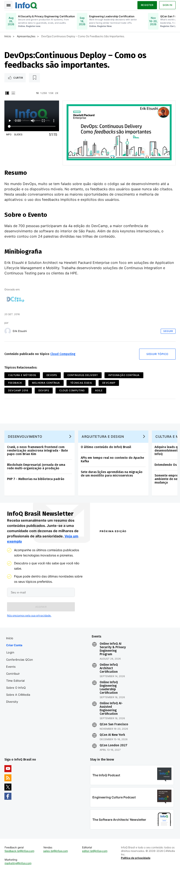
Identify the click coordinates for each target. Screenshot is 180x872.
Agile (99, 390)
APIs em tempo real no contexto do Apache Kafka (112, 459)
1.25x (43, 93)
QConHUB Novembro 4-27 (115, 607)
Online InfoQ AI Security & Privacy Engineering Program (113, 649)
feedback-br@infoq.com (19, 851)
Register (147, 5)
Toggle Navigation (8, 5)
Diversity (12, 701)
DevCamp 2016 (18, 390)
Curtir (18, 77)
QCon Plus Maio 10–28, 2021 (113, 616)
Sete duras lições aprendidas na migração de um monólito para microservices (111, 473)
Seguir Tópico (157, 354)
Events (11, 666)
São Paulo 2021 (146, 607)
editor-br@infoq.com (94, 851)
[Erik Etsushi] (7, 331)
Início (7, 36)
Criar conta (14, 645)
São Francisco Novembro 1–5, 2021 (152, 616)
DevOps (52, 375)
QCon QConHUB (125, 540)
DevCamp (108, 382)
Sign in (167, 5)
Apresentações (26, 36)
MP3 (8, 134)
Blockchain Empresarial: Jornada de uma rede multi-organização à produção (36, 466)
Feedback (15, 382)
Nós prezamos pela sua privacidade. (29, 615)
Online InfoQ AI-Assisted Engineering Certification (111, 709)
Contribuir (13, 673)
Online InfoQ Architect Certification (109, 668)
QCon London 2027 (113, 745)
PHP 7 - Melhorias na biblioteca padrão (35, 479)
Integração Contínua (124, 375)
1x (37, 93)
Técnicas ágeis (81, 382)
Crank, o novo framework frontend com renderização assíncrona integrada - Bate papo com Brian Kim (37, 450)
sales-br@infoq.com (55, 851)
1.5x (51, 93)
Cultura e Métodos (22, 375)
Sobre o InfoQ (16, 687)
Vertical (7, 93)
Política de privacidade (135, 858)
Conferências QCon (19, 659)
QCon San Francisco (114, 724)
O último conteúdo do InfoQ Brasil (106, 447)
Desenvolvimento (25, 436)
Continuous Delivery (82, 375)
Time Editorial (15, 680)
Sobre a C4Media (18, 694)
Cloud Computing (62, 354)
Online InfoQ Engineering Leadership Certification (109, 688)
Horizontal (13, 93)
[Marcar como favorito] (34, 77)
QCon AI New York (112, 735)
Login (10, 652)
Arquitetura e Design (103, 436)
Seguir (168, 331)
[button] (41, 606)
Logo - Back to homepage (26, 5)
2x (56, 93)
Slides (18, 134)
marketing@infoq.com (18, 863)
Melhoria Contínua (46, 382)
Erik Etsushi (20, 331)
